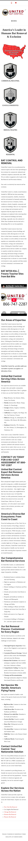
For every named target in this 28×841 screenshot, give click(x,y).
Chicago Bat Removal (10, 812)
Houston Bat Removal (10, 814)
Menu (15, 21)
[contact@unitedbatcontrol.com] (15, 3)
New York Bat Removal (10, 807)
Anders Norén (18, 836)
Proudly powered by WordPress (11, 834)
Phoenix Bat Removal (10, 817)
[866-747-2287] (11, 3)
